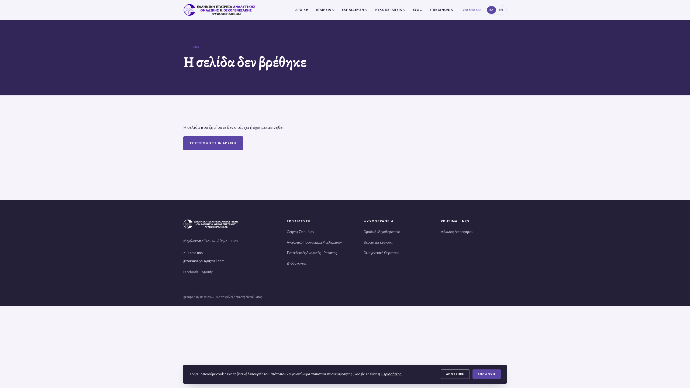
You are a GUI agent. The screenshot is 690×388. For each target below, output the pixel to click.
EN (501, 9)
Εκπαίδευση (353, 10)
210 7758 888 (472, 10)
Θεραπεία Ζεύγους (378, 242)
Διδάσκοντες (296, 263)
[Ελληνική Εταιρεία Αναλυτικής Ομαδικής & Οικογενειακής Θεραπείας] (220, 10)
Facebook (190, 272)
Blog (417, 10)
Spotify (207, 272)
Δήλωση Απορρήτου (457, 232)
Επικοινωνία (441, 10)
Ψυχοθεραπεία (388, 10)
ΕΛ (491, 9)
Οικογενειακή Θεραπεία (381, 253)
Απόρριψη (455, 374)
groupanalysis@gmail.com (204, 261)
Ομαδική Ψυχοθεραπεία (382, 232)
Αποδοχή (486, 374)
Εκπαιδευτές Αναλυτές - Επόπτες (312, 253)
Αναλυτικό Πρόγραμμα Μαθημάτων (314, 242)
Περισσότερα (391, 374)
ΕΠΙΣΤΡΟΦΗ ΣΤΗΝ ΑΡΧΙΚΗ (213, 143)
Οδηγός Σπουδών (300, 232)
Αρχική (302, 10)
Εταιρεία (323, 10)
